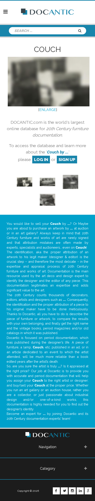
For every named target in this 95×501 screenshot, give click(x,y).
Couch (47, 49)
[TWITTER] (64, 490)
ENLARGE (47, 110)
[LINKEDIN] (80, 490)
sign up (67, 159)
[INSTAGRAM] (72, 490)
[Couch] (24, 181)
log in (41, 159)
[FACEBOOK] (56, 490)
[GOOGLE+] (88, 490)
